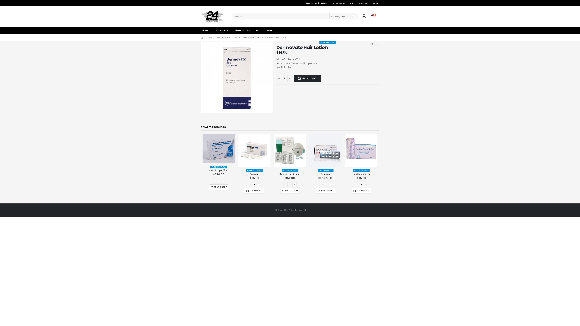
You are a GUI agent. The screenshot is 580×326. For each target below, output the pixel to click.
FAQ (258, 30)
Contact (363, 3)
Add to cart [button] (220, 187)
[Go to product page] (219, 148)
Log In (376, 3)
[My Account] (363, 16)
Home (205, 30)
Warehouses (241, 30)
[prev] (372, 44)
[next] (377, 44)
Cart (352, 3)
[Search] (353, 16)
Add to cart (309, 78)
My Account (339, 3)
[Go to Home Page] (202, 38)
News (269, 30)
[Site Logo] (212, 16)
